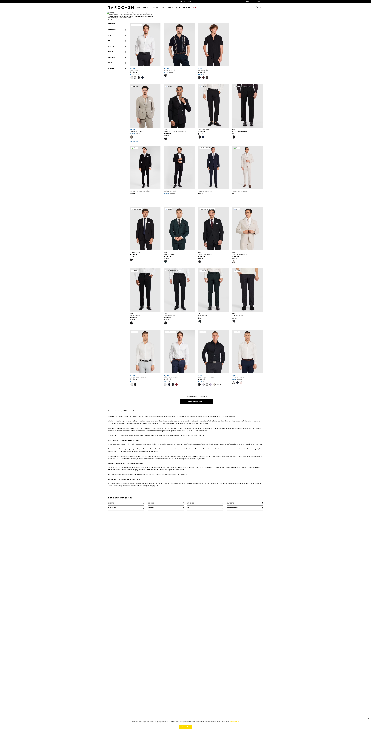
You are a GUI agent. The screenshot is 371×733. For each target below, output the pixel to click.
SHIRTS (163, 7)
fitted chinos (191, 423)
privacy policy (234, 721)
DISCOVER (186, 7)
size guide (118, 467)
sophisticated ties (160, 435)
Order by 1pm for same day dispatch (185, 1)
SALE (194, 7)
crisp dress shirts (223, 421)
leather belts (150, 435)
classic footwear (174, 435)
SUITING (155, 7)
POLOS (178, 7)
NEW (138, 7)
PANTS (170, 7)
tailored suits (213, 421)
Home (110, 17)
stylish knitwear (203, 423)
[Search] (258, 7)
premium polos (182, 423)
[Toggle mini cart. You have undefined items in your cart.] (261, 7)
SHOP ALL (146, 7)
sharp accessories (237, 421)
